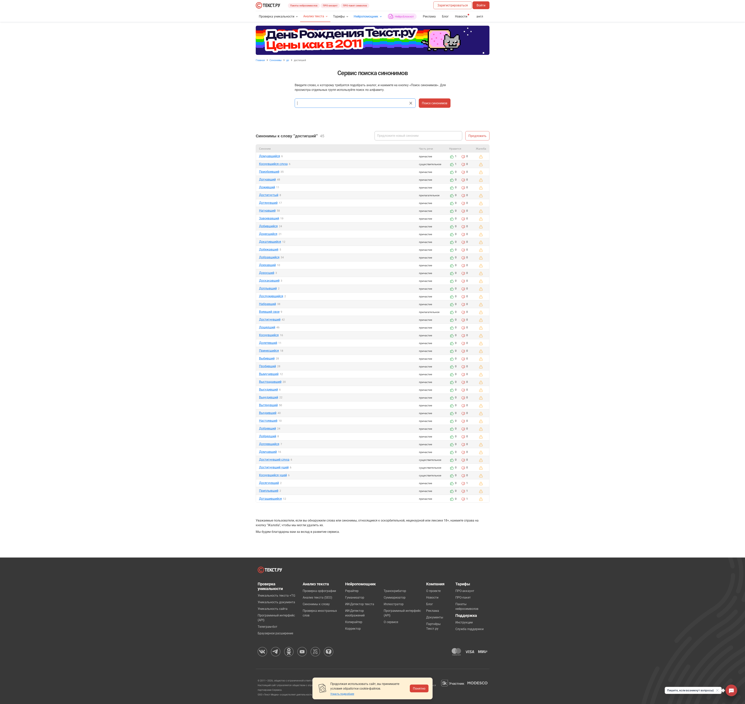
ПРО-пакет (463, 597)
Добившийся (268, 226)
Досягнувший (269, 483)
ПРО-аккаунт (330, 5)
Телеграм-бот (267, 627)
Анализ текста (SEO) (317, 597)
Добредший (267, 436)
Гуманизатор (354, 597)
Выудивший (267, 413)
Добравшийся (269, 257)
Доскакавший (269, 280)
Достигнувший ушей (274, 467)
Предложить (477, 135)
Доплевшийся (269, 444)
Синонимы (276, 60)
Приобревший (269, 172)
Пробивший (267, 366)
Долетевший (268, 343)
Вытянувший (268, 405)
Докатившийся (270, 242)
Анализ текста (313, 16)
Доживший (267, 187)
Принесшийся (269, 350)
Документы (434, 617)
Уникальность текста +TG (276, 595)
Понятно (419, 688)
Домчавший (268, 452)
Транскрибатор (395, 591)
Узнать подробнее (342, 694)
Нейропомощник (366, 16)
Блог (445, 16)
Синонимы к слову (316, 604)
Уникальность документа (276, 602)
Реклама (429, 16)
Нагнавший (267, 210)
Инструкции (464, 622)
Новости (432, 597)
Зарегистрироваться (452, 5)
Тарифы (339, 16)
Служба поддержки (469, 629)
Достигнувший (269, 319)
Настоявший (268, 421)
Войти (481, 5)
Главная (260, 60)
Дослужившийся (271, 296)
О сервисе (391, 622)
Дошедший (267, 327)
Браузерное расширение (275, 633)
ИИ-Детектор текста (359, 604)
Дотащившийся (270, 499)
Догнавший (267, 179)
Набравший (267, 304)
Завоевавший (269, 218)
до (287, 60)
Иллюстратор (394, 604)
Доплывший (268, 288)
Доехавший (267, 265)
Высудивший (268, 389)
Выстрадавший (270, 382)
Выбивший (267, 358)
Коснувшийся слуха (273, 164)
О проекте (433, 591)
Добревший (267, 428)
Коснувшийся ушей (273, 475)
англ (479, 16)
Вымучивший (269, 374)
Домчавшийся (269, 156)
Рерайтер (352, 591)
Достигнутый (268, 195)
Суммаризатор (395, 597)
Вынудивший (268, 397)
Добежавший (268, 249)
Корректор (353, 628)
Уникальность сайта (272, 609)
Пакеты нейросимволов (303, 5)
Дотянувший (268, 203)
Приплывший (268, 491)
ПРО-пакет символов (355, 5)
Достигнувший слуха (274, 459)
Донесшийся (268, 234)
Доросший (266, 273)
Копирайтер (353, 622)
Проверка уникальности (276, 16)
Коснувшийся (269, 335)
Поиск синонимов (434, 103)
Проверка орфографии (319, 591)
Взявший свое (269, 312)
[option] (372, 40)
